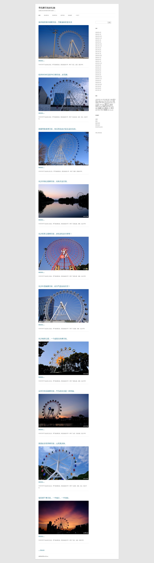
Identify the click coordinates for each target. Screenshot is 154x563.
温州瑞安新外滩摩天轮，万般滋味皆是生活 (55, 22)
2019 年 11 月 (98, 63)
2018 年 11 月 (98, 78)
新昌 (78, 486)
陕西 (105, 109)
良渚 (85, 117)
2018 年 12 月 (98, 76)
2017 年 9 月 (98, 86)
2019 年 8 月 (98, 65)
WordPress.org (99, 127)
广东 (113, 101)
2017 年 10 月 (98, 84)
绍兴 (84, 486)
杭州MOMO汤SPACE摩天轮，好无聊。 (53, 74)
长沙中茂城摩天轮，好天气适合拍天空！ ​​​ (54, 286)
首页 (39, 15)
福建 (99, 108)
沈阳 (103, 104)
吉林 (111, 99)
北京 (104, 99)
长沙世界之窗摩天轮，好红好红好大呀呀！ (55, 233)
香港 (108, 109)
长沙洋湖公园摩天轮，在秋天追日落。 (53, 181)
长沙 (82, 223)
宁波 (105, 101)
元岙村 (74, 486)
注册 (96, 119)
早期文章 (41, 550)
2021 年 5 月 (98, 47)
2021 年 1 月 (98, 53)
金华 (96, 110)
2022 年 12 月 (98, 36)
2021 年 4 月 (98, 49)
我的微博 (70, 15)
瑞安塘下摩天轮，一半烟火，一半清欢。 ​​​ (54, 498)
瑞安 (80, 64)
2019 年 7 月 (98, 67)
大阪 (99, 101)
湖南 (79, 223)
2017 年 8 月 (98, 88)
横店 (111, 102)
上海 (96, 99)
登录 (96, 121)
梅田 (109, 102)
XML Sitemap (98, 132)
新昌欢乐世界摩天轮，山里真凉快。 (52, 443)
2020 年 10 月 (98, 55)
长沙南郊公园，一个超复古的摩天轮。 (53, 338)
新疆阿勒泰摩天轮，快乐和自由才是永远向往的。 (57, 129)
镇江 (99, 110)
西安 (106, 108)
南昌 (106, 99)
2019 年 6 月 (98, 69)
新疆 (74, 171)
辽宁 (109, 108)
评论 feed (97, 125)
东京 (99, 99)
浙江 (73, 64)
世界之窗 (75, 276)
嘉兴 (114, 99)
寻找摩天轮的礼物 (46, 7)
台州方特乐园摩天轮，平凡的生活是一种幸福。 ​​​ (57, 391)
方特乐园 (78, 433)
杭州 (79, 117)
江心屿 (113, 102)
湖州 (107, 106)
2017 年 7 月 (98, 90)
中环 (101, 99)
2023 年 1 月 (98, 34)
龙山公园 (111, 109)
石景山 (112, 106)
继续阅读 (41, 60)
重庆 (112, 108)
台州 (74, 433)
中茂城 (74, 328)
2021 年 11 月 (98, 45)
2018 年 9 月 (98, 80)
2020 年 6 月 (98, 59)
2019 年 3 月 (98, 74)
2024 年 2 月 (98, 32)
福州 (96, 108)
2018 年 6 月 (98, 82)
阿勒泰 (78, 171)
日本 (99, 102)
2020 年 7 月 (98, 57)
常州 (107, 101)
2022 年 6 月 (98, 42)
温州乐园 (100, 106)
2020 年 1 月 (98, 61)
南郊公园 (75, 381)
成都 (96, 102)
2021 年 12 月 (98, 44)
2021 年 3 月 (98, 51)
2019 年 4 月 (98, 72)
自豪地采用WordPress (43, 556)
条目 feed (97, 123)
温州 (76, 64)
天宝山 (102, 101)
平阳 (110, 101)
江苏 (97, 104)
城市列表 (62, 15)
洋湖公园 (75, 223)
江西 (100, 104)
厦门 (109, 99)
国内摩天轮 (46, 15)
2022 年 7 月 (98, 40)
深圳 (111, 104)
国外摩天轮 (54, 15)
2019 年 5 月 (98, 70)
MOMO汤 (74, 117)
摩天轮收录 (63, 64)
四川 (96, 101)
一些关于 (77, 15)
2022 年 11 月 (98, 38)
